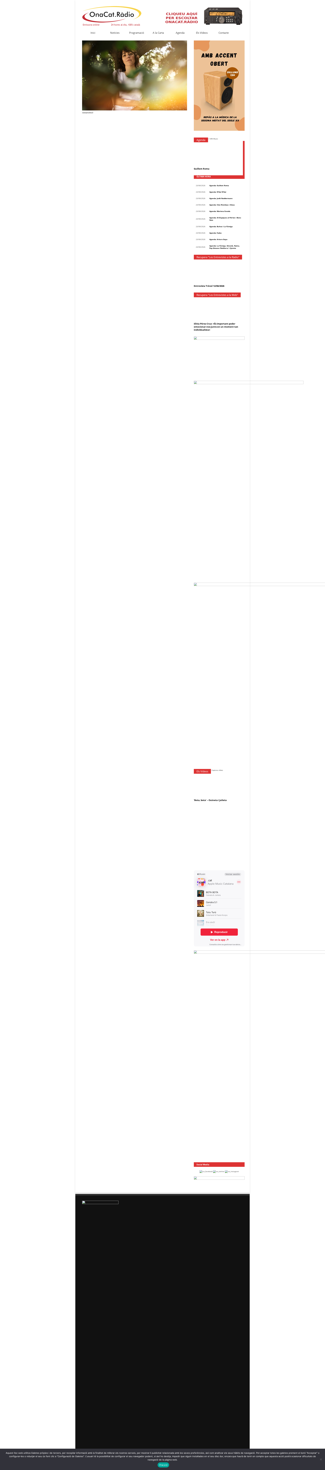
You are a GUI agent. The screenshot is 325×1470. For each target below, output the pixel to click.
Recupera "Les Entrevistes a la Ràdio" (218, 257)
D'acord (163, 1465)
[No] (320, 1459)
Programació (136, 32)
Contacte (224, 32)
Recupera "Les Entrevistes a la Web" (217, 295)
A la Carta (158, 32)
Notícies (115, 32)
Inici (93, 32)
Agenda (180, 32)
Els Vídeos (202, 32)
